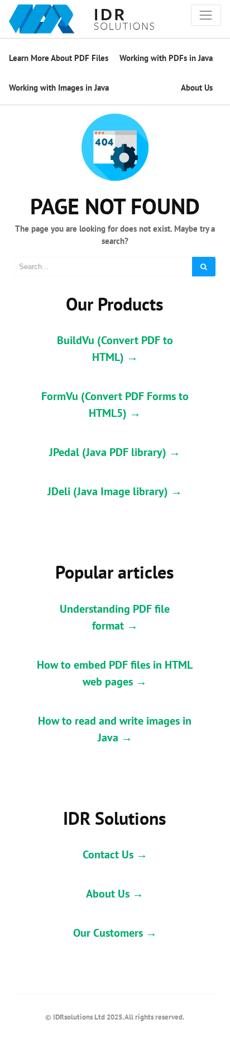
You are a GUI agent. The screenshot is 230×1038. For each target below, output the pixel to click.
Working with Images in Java (59, 87)
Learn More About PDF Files (58, 58)
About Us (197, 87)
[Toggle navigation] (206, 15)
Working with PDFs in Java (166, 58)
